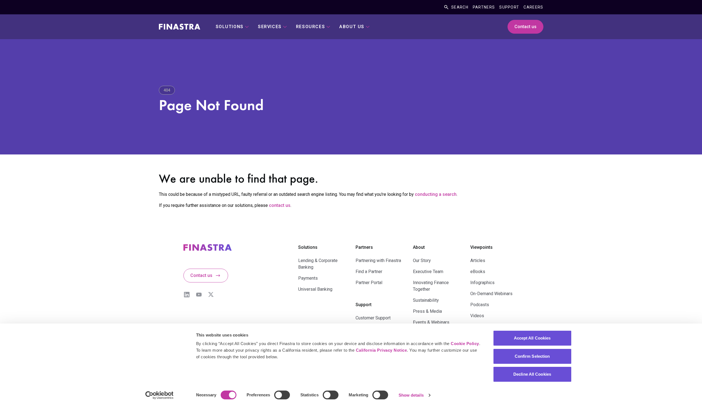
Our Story (422, 260)
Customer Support (373, 317)
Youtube (199, 294)
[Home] (179, 27)
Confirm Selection (532, 356)
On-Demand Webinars (491, 293)
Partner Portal (369, 282)
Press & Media (427, 311)
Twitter (211, 294)
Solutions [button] (230, 26)
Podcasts (479, 304)
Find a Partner (369, 271)
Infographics (482, 282)
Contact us (525, 26)
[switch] (282, 395)
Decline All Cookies (532, 374)
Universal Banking (315, 289)
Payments (308, 278)
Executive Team (428, 271)
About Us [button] (351, 26)
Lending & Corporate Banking (318, 264)
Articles (477, 260)
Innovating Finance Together (431, 286)
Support (509, 7)
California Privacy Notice (381, 350)
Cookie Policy (465, 343)
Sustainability (426, 300)
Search (459, 7)
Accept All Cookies (532, 338)
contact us (279, 205)
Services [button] (270, 26)
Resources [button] (310, 26)
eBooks (477, 271)
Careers (533, 7)
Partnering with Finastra (378, 260)
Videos (477, 315)
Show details (411, 395)
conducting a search (436, 194)
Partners (484, 7)
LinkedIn (186, 294)
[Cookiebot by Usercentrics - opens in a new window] (159, 395)
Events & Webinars (431, 322)
